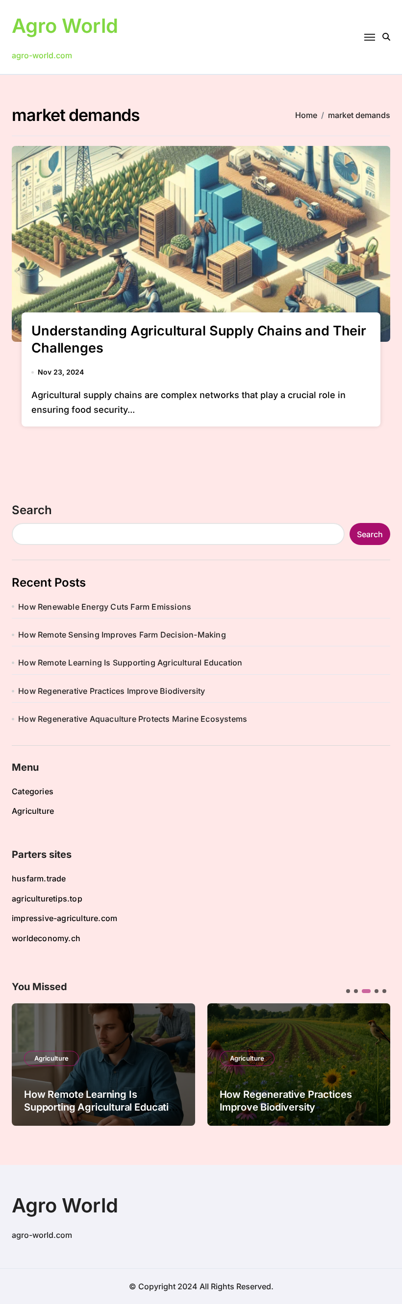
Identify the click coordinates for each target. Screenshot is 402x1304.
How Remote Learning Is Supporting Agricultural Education (130, 662)
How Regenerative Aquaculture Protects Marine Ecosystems (132, 719)
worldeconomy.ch (46, 938)
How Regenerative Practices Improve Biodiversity (111, 691)
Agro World (65, 26)
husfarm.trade (39, 878)
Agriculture (33, 811)
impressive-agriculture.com (64, 918)
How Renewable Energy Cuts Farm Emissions (104, 607)
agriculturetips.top (47, 898)
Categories (32, 791)
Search (32, 510)
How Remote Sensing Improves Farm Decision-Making (122, 635)
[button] (375, 1063)
